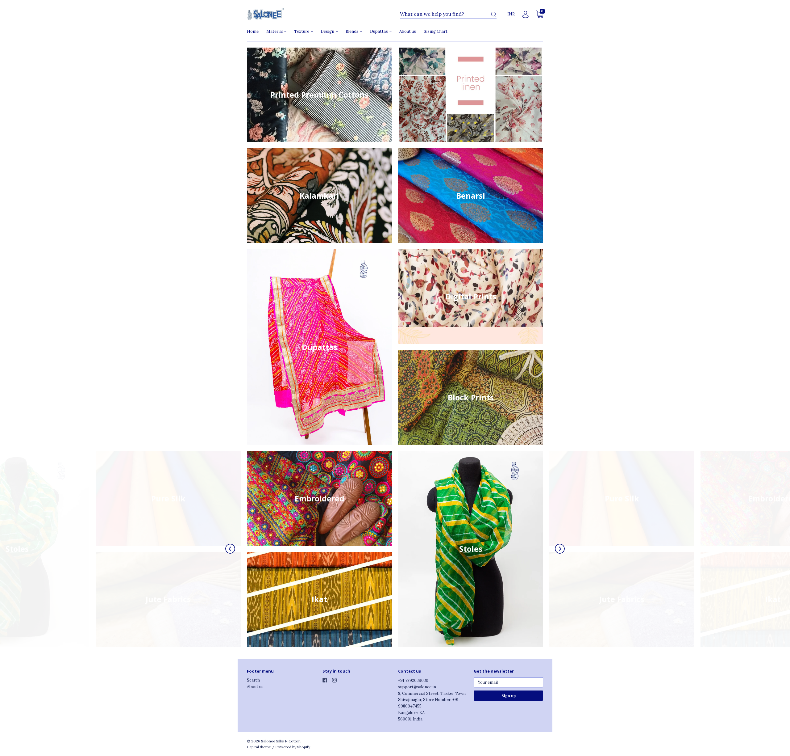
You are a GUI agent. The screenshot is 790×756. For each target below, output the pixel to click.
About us (407, 31)
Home (253, 31)
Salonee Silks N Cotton (281, 741)
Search (253, 680)
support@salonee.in (417, 687)
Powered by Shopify (292, 747)
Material (275, 31)
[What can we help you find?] (448, 14)
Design (328, 31)
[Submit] (494, 14)
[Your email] (508, 682)
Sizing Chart (435, 31)
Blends (353, 31)
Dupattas (379, 31)
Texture (302, 31)
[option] (319, 552)
